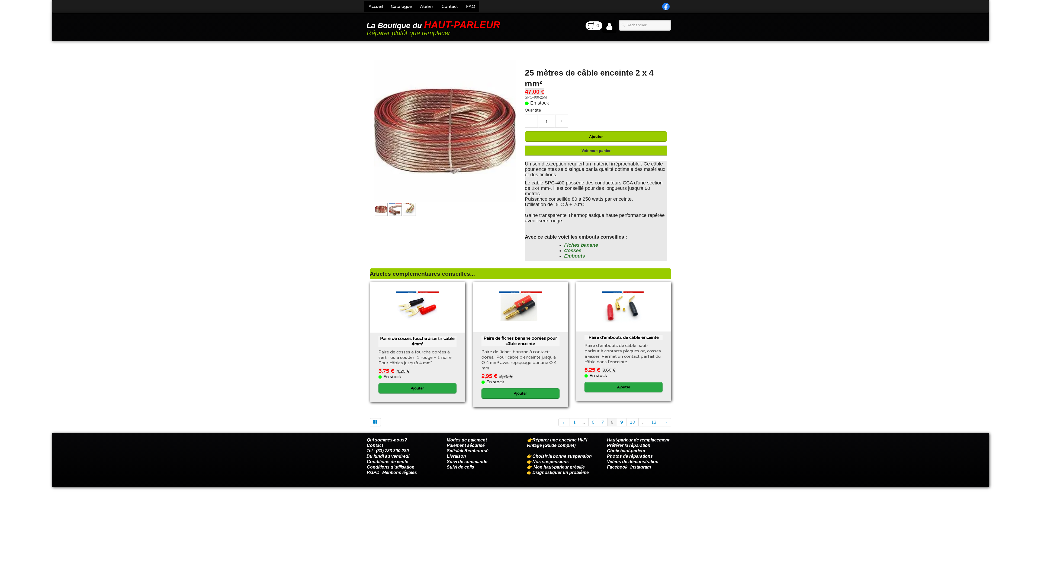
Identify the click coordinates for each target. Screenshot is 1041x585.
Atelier (426, 6)
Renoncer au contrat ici (390, 500)
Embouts (574, 256)
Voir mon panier (596, 150)
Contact (450, 6)
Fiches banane (581, 245)
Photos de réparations (630, 456)
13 (654, 422)
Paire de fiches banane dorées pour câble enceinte (520, 341)
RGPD (373, 472)
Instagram (640, 467)
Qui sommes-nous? (387, 440)
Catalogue (401, 6)
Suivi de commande (467, 461)
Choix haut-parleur (627, 450)
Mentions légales (399, 472)
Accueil (375, 6)
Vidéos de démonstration (632, 461)
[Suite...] (445, 131)
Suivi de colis (460, 467)
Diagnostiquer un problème (560, 472)
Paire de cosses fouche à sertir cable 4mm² (417, 341)
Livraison (456, 456)
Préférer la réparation (628, 445)
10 (632, 422)
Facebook (617, 467)
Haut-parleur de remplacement (638, 440)
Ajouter (596, 136)
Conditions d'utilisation (391, 467)
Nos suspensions (550, 461)
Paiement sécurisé (466, 445)
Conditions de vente (387, 461)
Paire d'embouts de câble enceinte (624, 337)
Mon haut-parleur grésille (559, 467)
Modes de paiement (467, 440)
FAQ (470, 6)
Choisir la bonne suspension (562, 456)
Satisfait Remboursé (468, 450)
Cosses (572, 250)
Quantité (533, 110)
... (584, 422)
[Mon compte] (609, 26)
